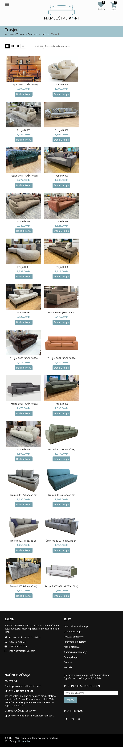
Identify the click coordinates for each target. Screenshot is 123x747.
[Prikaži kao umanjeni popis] (23, 46)
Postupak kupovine (74, 636)
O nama (68, 662)
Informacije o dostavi (75, 641)
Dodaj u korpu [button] (23, 94)
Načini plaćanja (72, 646)
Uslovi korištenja (72, 631)
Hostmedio (24, 741)
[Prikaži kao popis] (17, 46)
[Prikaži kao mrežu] (7, 46)
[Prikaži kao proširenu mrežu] (12, 46)
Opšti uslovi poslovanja (76, 626)
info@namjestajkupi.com (22, 650)
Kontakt (68, 667)
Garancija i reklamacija (75, 651)
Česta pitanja (71, 657)
